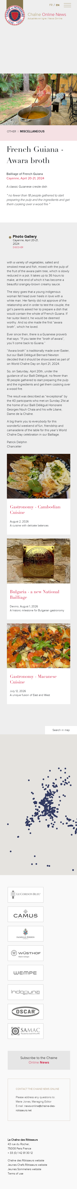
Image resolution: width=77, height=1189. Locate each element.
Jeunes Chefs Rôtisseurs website (27, 1165)
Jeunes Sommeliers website (24, 1169)
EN (57, 5)
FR (51, 5)
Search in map (61, 730)
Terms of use (15, 1173)
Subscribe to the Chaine (38, 1060)
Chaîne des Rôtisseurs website (26, 1160)
